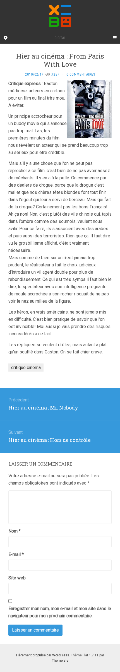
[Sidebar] (5, 38)
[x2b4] (60, 16)
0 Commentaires (80, 74)
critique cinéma (26, 367)
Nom (14, 531)
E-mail (16, 554)
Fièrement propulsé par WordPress (42, 655)
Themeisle (60, 661)
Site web (17, 578)
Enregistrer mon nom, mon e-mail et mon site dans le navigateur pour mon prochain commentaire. (59, 612)
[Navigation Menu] (114, 38)
